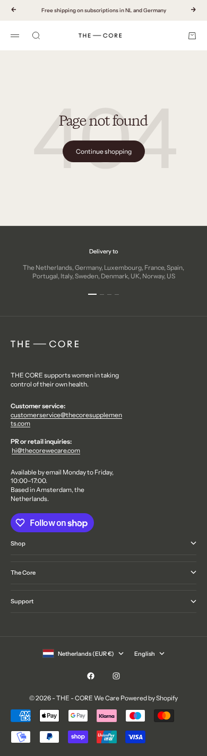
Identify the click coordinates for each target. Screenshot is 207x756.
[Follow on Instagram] (116, 676)
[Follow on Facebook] (91, 676)
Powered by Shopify (149, 698)
